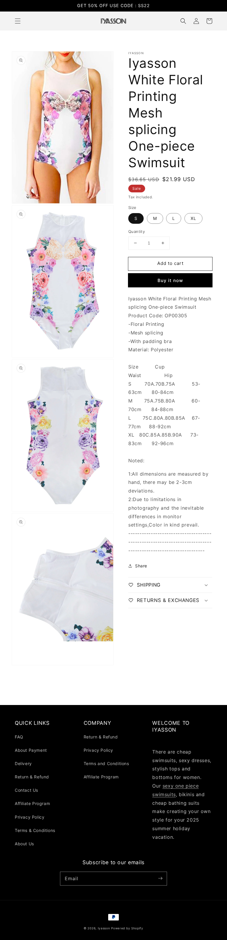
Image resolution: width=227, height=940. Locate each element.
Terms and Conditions (106, 763)
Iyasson (104, 928)
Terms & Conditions (35, 830)
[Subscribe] (160, 878)
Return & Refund (32, 776)
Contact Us (26, 790)
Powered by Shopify (127, 928)
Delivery (23, 763)
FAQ (19, 736)
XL (193, 218)
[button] (17, 21)
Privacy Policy (29, 817)
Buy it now (170, 280)
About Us (24, 843)
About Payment (31, 750)
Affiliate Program (32, 803)
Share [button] (141, 565)
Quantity (136, 231)
